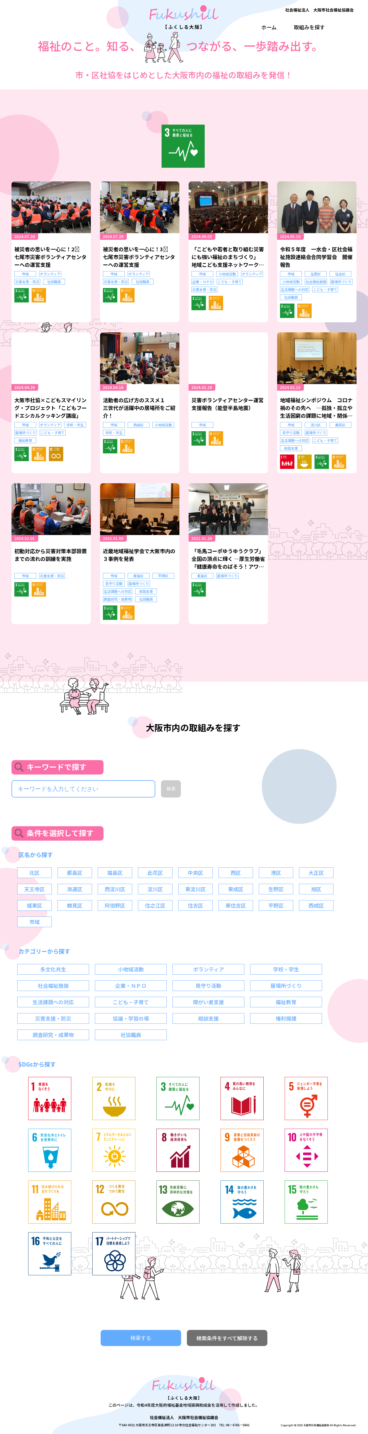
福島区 (115, 872)
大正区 (316, 872)
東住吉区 (235, 905)
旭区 (316, 889)
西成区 (138, 424)
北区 (34, 872)
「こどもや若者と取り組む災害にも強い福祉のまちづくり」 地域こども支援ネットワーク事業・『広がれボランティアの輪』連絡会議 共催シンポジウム (227, 257)
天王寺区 (34, 889)
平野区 (163, 575)
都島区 (138, 575)
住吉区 (340, 273)
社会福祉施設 (316, 281)
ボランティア (50, 273)
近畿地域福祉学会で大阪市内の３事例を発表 (139, 554)
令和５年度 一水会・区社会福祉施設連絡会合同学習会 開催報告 (316, 256)
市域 (25, 273)
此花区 (155, 872)
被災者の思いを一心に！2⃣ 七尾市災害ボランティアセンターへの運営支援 (50, 256)
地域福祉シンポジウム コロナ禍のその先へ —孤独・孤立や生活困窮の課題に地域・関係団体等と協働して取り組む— (316, 407)
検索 (171, 788)
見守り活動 (291, 432)
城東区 (34, 905)
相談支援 (291, 448)
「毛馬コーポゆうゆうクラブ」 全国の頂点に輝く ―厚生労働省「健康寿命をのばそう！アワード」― (228, 558)
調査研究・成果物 (117, 599)
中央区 (195, 872)
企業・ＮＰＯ (202, 281)
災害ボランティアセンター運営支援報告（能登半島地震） (227, 403)
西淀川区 (115, 889)
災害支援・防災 (27, 281)
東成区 (236, 889)
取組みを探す (309, 27)
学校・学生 (75, 424)
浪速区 (75, 889)
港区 (276, 872)
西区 (236, 872)
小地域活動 (227, 273)
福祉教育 (25, 440)
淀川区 (315, 424)
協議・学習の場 (131, 1018)
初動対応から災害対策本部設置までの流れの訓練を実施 (50, 554)
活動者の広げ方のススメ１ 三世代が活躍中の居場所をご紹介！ (139, 407)
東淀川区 (195, 889)
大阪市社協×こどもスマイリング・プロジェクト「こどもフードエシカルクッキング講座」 (50, 407)
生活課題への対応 (294, 289)
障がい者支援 (208, 1002)
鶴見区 (340, 424)
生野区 (315, 273)
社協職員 (54, 281)
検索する (141, 1338)
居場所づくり (341, 281)
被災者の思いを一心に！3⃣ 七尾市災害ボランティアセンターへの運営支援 (139, 256)
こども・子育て (230, 281)
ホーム (269, 27)
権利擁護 (286, 1018)
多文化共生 (53, 969)
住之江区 (155, 905)
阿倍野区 (115, 905)
